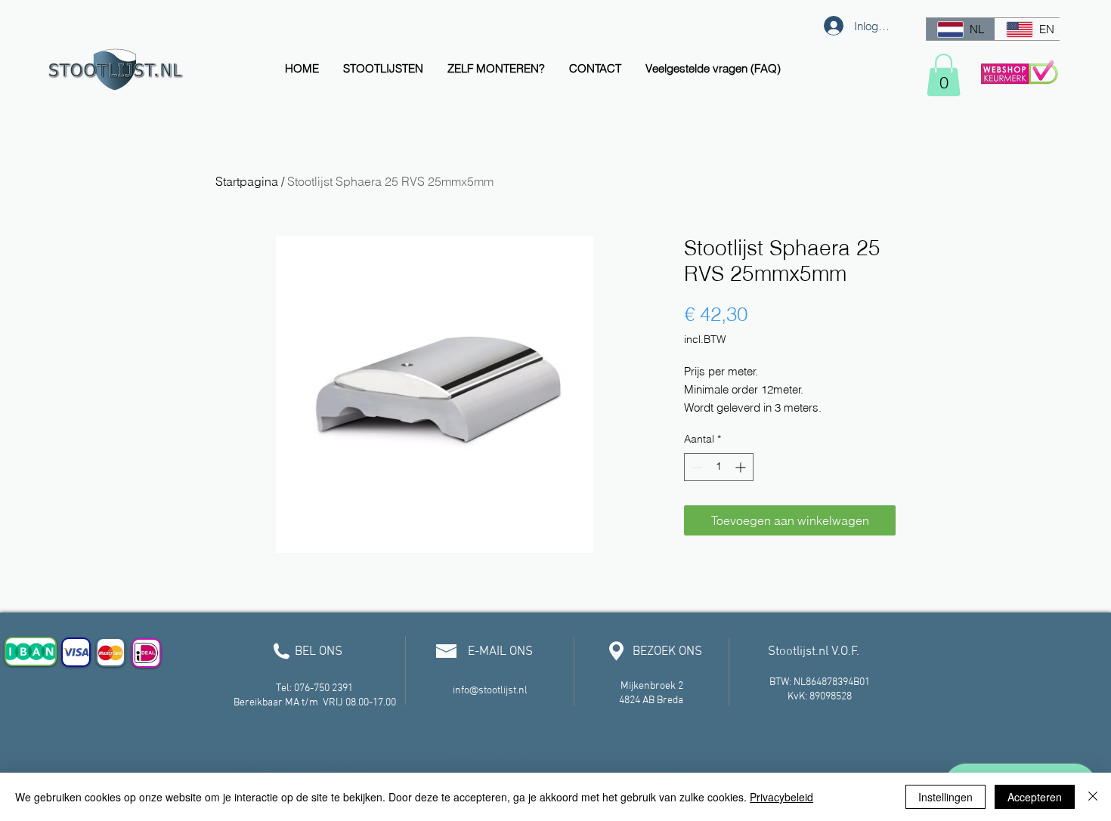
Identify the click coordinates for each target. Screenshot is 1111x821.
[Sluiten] (1093, 797)
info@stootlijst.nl (490, 690)
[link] (943, 75)
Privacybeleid (781, 796)
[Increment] (741, 467)
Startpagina (246, 181)
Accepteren (1034, 796)
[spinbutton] (718, 467)
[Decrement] (695, 467)
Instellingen (945, 796)
